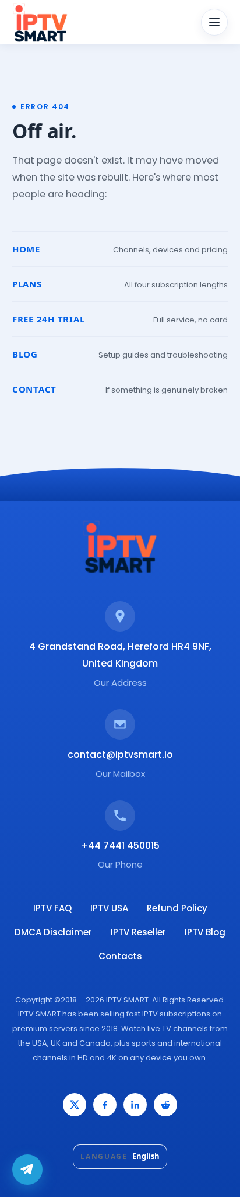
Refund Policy (177, 908)
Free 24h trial (48, 319)
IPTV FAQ (52, 908)
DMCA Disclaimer (53, 932)
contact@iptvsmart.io (120, 754)
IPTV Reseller (138, 932)
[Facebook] (105, 1104)
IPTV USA (109, 908)
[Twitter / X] (74, 1104)
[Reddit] (165, 1104)
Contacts (120, 956)
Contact (34, 389)
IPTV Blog (205, 932)
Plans (27, 284)
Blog (25, 354)
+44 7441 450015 (120, 845)
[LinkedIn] (135, 1104)
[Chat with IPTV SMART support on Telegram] (27, 1169)
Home (26, 249)
